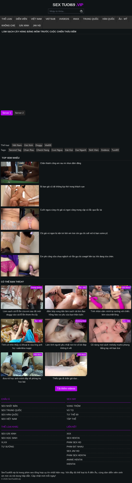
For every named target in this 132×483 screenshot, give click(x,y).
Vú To (70, 410)
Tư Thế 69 (72, 414)
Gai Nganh (80, 150)
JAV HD (37, 25)
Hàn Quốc (109, 19)
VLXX (4, 442)
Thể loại (7, 19)
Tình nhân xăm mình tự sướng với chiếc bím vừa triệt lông (110, 313)
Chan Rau (29, 150)
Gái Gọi (69, 150)
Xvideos (64, 19)
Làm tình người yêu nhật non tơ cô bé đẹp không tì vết (66, 346)
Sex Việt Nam (9, 419)
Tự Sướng (7, 446)
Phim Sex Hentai (76, 455)
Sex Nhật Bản (9, 406)
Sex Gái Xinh (8, 433)
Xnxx (76, 19)
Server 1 (6, 113)
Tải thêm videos (66, 388)
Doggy (39, 145)
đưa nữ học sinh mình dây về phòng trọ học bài (22, 380)
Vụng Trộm (73, 406)
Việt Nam (36, 19)
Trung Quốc (91, 19)
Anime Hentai (74, 459)
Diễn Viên (21, 19)
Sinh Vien (94, 150)
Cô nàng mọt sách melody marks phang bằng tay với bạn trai (110, 346)
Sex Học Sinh (9, 438)
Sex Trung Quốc (11, 410)
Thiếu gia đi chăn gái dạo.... (66, 378)
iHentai (71, 464)
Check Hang (43, 150)
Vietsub (50, 19)
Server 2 (19, 113)
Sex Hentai (73, 438)
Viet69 (48, 145)
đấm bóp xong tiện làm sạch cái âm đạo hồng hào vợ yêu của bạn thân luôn (66, 313)
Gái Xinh (24, 25)
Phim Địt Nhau (75, 446)
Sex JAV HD (73, 451)
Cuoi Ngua (57, 150)
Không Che (8, 25)
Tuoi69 (115, 150)
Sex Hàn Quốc (9, 414)
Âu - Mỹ (123, 19)
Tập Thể (71, 419)
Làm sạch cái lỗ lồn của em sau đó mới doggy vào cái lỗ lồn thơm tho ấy (22, 313)
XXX (69, 433)
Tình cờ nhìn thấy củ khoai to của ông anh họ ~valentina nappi (21, 346)
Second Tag (15, 150)
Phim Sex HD (74, 442)
